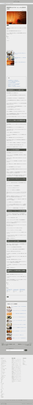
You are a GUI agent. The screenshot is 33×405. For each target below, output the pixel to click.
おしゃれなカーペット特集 (3, 368)
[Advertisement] (16, 45)
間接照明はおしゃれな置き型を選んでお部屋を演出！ (14, 86)
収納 (1, 380)
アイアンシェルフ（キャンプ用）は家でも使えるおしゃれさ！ (19, 317)
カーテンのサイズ (3, 366)
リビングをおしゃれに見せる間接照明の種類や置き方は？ (16, 290)
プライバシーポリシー (25, 364)
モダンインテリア (3, 362)
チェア (1, 386)
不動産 (1, 379)
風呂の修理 (2, 396)
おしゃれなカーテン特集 (3, 365)
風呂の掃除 (2, 397)
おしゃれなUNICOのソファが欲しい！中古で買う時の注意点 (19, 307)
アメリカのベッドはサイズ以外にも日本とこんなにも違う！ (18, 321)
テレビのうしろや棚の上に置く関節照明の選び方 (14, 81)
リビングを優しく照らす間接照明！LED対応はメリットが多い (10, 290)
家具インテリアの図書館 (26, 403)
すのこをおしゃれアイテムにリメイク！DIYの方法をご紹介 (19, 310)
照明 (1, 392)
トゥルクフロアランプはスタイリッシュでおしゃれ (14, 83)
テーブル (2, 387)
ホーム (1, 3)
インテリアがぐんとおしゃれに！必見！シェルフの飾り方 (19, 324)
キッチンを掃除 (2, 373)
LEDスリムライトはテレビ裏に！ (12, 85)
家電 (1, 389)
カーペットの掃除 (3, 369)
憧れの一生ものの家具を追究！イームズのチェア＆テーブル (19, 331)
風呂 (1, 395)
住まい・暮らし (2, 378)
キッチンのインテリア (3, 372)
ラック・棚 (2, 388)
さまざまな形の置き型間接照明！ (12, 82)
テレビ (1, 390)
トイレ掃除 (2, 376)
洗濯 (1, 381)
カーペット (24, 362)
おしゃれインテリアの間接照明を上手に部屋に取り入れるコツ (19, 328)
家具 (1, 382)
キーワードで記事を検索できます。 (10, 348)
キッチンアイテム (3, 371)
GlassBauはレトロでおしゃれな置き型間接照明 (13, 84)
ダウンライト (2, 393)
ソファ (1, 385)
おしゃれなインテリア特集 (3, 361)
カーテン (1, 364)
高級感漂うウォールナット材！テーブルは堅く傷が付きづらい (19, 338)
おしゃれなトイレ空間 (3, 375)
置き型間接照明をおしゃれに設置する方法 (13, 80)
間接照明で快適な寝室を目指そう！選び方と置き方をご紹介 (22, 290)
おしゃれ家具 (2, 383)
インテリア (2, 359)
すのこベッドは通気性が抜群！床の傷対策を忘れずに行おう (19, 314)
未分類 (3, 3)
